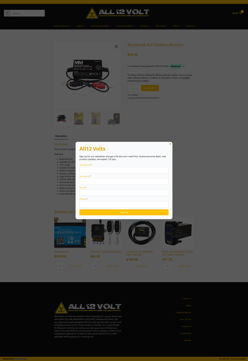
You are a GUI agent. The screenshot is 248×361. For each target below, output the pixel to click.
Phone (83, 199)
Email (82, 188)
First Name (85, 165)
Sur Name (85, 176)
